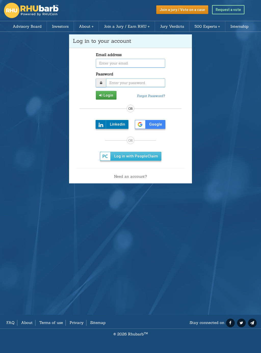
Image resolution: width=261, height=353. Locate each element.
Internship (239, 26)
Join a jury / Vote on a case (182, 10)
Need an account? (130, 176)
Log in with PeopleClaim (136, 156)
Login (108, 95)
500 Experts (205, 26)
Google (155, 124)
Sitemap (98, 322)
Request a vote (228, 10)
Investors (60, 26)
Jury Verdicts (172, 26)
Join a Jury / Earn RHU (125, 26)
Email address (109, 54)
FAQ (10, 322)
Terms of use (51, 322)
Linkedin (117, 124)
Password (104, 74)
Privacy (77, 322)
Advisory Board (27, 26)
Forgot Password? (151, 96)
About (84, 26)
